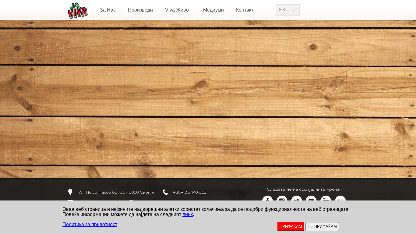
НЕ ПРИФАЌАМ (322, 226)
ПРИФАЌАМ (291, 226)
